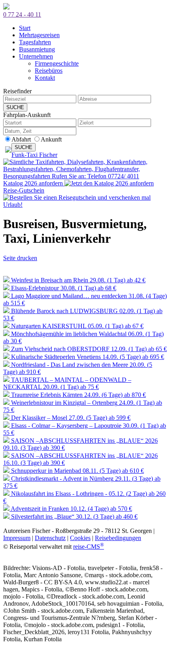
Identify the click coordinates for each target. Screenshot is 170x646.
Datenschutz (50, 538)
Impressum (16, 538)
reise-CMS (88, 546)
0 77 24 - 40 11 (22, 14)
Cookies (80, 538)
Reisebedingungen (118, 538)
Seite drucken (20, 258)
